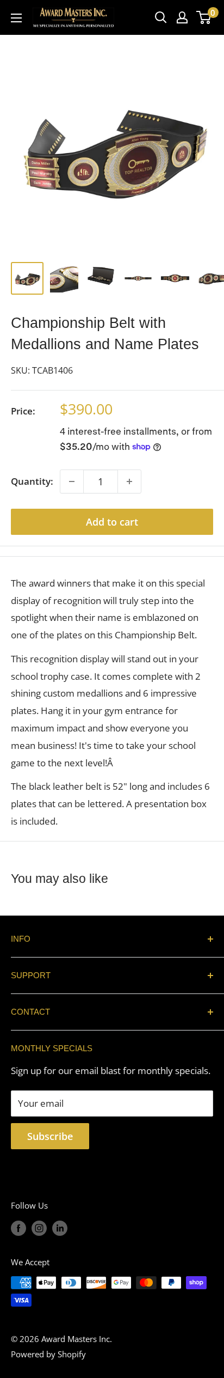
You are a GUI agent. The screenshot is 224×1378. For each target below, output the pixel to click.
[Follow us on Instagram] (39, 1228)
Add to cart (112, 521)
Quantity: (32, 481)
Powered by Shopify (48, 1354)
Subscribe (50, 1136)
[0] (204, 17)
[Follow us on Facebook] (18, 1228)
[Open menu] (16, 18)
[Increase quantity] (129, 481)
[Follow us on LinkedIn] (59, 1228)
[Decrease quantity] (71, 481)
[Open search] (161, 17)
